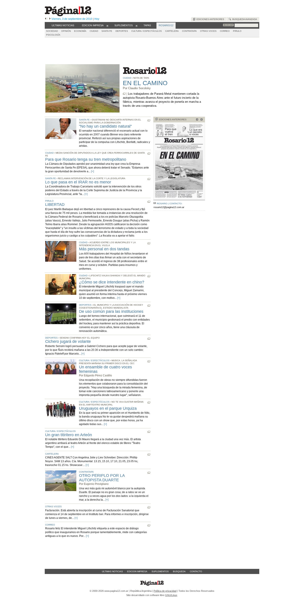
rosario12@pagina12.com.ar (169, 207)
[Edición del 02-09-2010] (196, 120)
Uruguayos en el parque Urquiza (108, 408)
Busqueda (179, 571)
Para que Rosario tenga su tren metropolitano (85, 159)
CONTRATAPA (189, 31)
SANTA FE (106, 31)
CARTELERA (172, 31)
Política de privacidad (165, 591)
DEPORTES (122, 31)
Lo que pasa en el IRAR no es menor (78, 182)
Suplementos (160, 571)
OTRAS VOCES (208, 31)
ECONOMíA (80, 31)
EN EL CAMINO (145, 83)
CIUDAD (94, 31)
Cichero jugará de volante (68, 341)
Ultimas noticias (112, 571)
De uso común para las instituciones (111, 311)
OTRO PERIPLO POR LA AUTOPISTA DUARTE (102, 477)
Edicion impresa (137, 571)
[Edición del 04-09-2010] (201, 120)
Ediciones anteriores (209, 19)
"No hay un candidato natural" (105, 126)
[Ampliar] (179, 198)
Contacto (196, 571)
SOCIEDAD (52, 31)
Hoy (96, 18)
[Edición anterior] (45, 18)
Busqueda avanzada (244, 19)
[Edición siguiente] (50, 18)
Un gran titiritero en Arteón (68, 435)
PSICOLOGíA (53, 35)
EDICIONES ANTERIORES (172, 119)
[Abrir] (107, 25)
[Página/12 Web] (68, 15)
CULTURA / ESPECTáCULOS (146, 31)
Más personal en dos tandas (104, 249)
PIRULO (237, 31)
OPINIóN (66, 31)
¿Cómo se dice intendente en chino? (111, 282)
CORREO (225, 31)
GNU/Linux (171, 595)
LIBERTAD (55, 204)
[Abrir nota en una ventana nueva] (124, 93)
